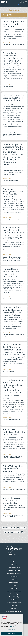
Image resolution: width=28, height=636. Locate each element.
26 (5, 532)
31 (22, 532)
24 (21, 528)
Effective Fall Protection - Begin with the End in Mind (14, 432)
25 (24, 528)
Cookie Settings (11, 629)
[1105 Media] (14, 555)
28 (12, 532)
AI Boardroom (14, 559)
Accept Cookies (11, 633)
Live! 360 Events (14, 576)
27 (9, 532)
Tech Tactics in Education (14, 602)
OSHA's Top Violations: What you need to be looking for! (14, 24)
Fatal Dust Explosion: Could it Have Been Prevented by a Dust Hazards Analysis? (13, 311)
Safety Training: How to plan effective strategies (13, 468)
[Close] (21, 615)
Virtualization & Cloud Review (14, 611)
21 (11, 528)
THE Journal (14, 608)
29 (15, 532)
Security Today (14, 594)
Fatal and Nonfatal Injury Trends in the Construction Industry (13, 230)
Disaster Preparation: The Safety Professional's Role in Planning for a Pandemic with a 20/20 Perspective (13, 386)
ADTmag (14, 562)
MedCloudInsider (14, 582)
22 (14, 528)
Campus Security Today (14, 567)
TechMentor (14, 600)
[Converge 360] (14, 549)
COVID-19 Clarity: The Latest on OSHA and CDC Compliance (14, 98)
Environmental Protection (14, 573)
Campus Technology (14, 570)
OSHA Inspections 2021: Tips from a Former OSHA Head (13, 347)
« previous (6, 528)
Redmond (14, 588)
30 (19, 532)
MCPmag (14, 579)
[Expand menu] (25, 2)
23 (18, 528)
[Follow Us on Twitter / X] (23, 1)
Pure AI (14, 585)
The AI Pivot (14, 605)
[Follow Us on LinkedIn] (21, 1)
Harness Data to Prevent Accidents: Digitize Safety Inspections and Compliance (12, 273)
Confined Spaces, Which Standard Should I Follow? (11, 500)
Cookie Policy (11, 626)
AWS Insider (14, 565)
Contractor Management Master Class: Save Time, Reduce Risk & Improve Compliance (13, 194)
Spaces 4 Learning (14, 597)
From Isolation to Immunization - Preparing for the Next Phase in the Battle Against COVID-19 (13, 58)
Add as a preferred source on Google (23, 4)
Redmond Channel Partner (14, 591)
